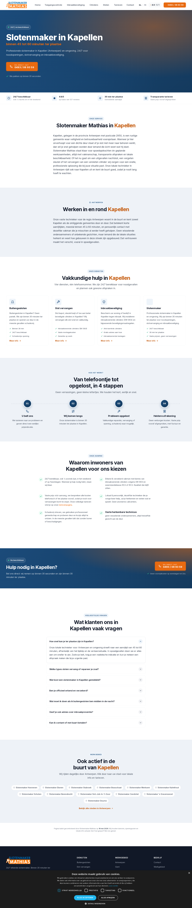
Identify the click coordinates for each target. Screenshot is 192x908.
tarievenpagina (65, 505)
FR (145, 5)
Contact (157, 862)
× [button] (189, 873)
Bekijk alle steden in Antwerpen (94, 808)
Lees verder (113, 886)
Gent (117, 867)
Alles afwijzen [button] (108, 898)
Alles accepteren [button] (85, 898)
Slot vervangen (83, 867)
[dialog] (96, 889)
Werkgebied (159, 867)
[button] (96, 903)
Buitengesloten (83, 862)
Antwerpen (120, 862)
